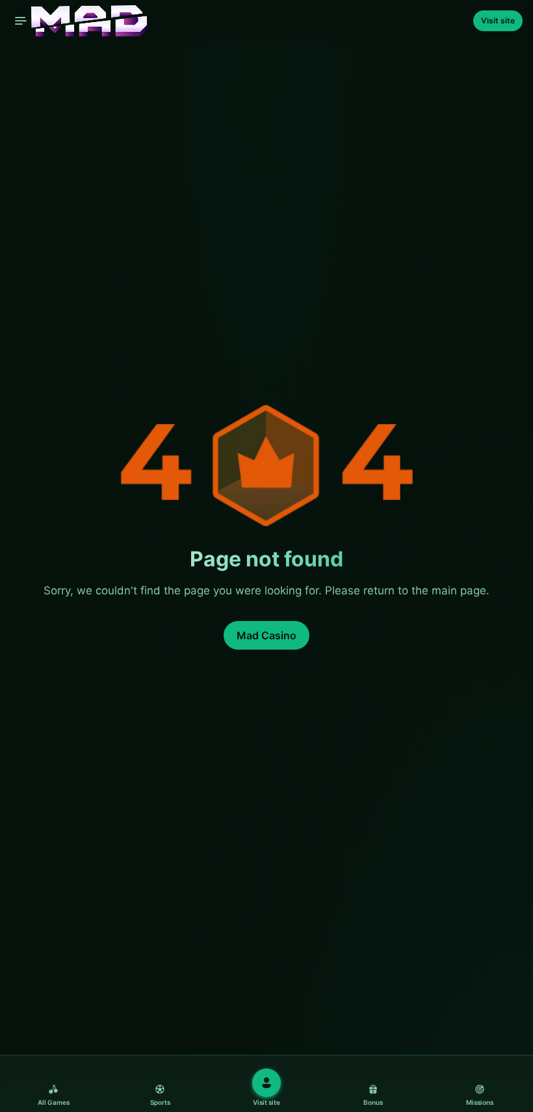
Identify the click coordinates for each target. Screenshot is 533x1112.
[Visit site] (266, 1082)
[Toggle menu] (21, 21)
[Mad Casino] (78, 20)
